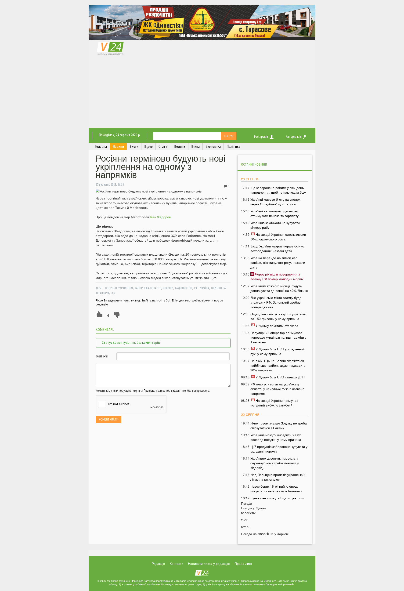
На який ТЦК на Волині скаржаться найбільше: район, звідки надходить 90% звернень (277, 365)
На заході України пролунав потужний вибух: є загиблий (274, 402)
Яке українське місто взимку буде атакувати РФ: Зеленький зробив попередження (275, 302)
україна (204, 288)
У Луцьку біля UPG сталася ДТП (280, 377)
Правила (149, 390)
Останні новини (254, 164)
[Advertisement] (202, 93)
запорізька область (148, 288)
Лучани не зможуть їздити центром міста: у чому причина (277, 500)
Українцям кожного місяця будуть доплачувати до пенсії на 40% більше (279, 288)
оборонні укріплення (119, 288)
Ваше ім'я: (102, 356)
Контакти (176, 563)
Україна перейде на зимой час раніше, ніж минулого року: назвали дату (277, 262)
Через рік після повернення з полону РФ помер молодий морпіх (276, 276)
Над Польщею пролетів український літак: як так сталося (277, 477)
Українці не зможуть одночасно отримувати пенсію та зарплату (274, 213)
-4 (107, 315)
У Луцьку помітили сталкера (277, 325)
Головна (101, 146)
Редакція (158, 563)
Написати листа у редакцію (209, 563)
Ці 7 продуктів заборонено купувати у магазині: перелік (278, 448)
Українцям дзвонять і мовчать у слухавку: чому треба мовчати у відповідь (274, 463)
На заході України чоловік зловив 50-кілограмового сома (278, 236)
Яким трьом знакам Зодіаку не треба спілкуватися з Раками (278, 425)
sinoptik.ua (266, 533)
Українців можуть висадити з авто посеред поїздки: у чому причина (275, 437)
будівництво (183, 288)
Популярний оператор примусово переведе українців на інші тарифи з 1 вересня (278, 337)
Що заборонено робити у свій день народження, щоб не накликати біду (278, 190)
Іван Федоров (160, 216)
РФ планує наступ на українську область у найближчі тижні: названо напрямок (277, 389)
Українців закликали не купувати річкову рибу (275, 225)
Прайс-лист (243, 563)
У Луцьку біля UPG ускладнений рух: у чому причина (277, 351)
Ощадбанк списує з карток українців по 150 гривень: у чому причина (278, 316)
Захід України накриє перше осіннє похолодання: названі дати (277, 248)
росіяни (168, 288)
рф (196, 288)
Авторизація (294, 136)
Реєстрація (261, 136)
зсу (113, 292)
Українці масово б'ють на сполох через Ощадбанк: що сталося (275, 201)
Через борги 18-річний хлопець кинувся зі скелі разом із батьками (276, 488)
